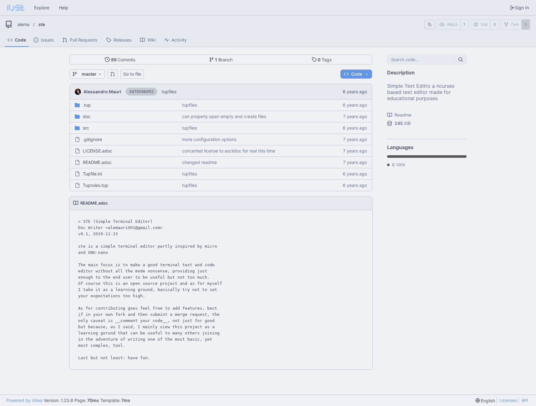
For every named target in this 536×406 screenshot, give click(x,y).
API (524, 400)
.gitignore (92, 139)
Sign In (522, 7)
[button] (112, 74)
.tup (87, 105)
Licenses (508, 400)
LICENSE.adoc (97, 150)
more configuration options (209, 139)
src (86, 127)
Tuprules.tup (95, 185)
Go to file (132, 74)
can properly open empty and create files (224, 116)
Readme (403, 114)
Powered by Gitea (24, 400)
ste (41, 24)
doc (87, 116)
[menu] (485, 400)
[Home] (16, 7)
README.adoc (97, 162)
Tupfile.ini (92, 173)
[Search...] (461, 59)
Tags (325, 59)
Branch (224, 59)
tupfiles (169, 91)
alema (23, 24)
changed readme (199, 162)
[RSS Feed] (429, 24)
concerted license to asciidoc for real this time (228, 150)
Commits (123, 59)
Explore (41, 7)
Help (63, 7)
